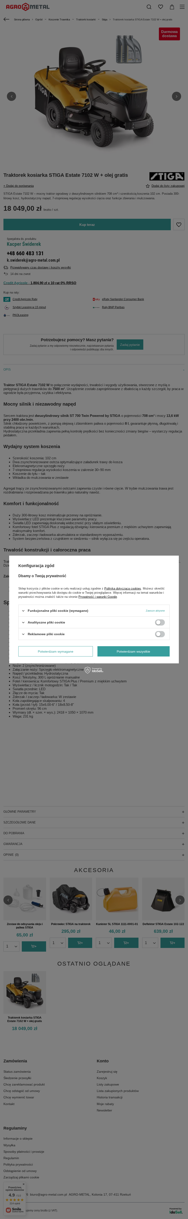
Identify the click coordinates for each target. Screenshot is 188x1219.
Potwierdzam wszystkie (133, 651)
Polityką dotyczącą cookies (122, 588)
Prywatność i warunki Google (97, 596)
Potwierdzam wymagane (55, 651)
